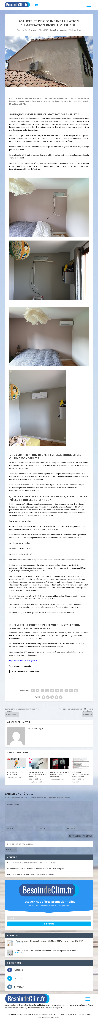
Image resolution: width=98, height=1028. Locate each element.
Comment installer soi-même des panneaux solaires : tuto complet (35, 868)
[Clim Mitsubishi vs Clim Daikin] (16, 763)
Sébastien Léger (31, 30)
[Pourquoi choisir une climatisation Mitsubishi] (59, 763)
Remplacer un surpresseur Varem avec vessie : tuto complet (32, 874)
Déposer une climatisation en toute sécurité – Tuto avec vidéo (33, 863)
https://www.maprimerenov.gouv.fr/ (23, 660)
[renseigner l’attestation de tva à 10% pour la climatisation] (81, 763)
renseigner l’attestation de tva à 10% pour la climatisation (80, 775)
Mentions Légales (46, 1014)
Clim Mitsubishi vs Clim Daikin (25, 671)
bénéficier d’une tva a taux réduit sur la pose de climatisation (38, 775)
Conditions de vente (64, 1014)
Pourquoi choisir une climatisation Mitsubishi (59, 774)
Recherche (11, 849)
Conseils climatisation (58, 30)
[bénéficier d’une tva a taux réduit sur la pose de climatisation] (38, 763)
